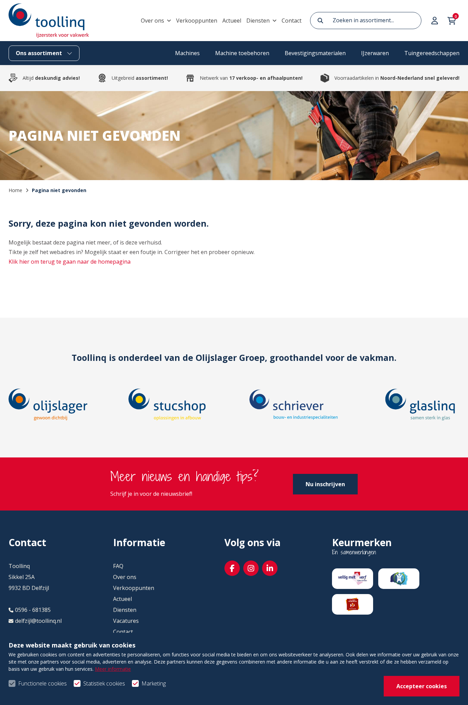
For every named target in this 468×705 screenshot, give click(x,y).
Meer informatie (113, 669)
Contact (291, 20)
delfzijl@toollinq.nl (38, 621)
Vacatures (126, 621)
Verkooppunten (196, 20)
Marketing (153, 683)
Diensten (258, 20)
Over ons (152, 20)
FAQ (118, 566)
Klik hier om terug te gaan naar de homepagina (70, 261)
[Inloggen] (435, 20)
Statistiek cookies (104, 683)
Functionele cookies (42, 683)
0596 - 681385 (33, 610)
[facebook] (232, 568)
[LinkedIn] (270, 568)
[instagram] (251, 568)
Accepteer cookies (421, 686)
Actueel (231, 20)
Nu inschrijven (325, 484)
